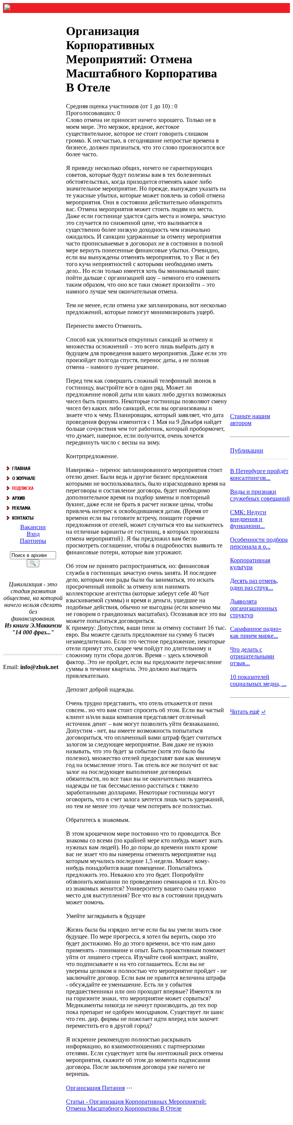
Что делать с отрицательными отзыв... (252, 656)
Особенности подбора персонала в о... (259, 543)
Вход (33, 534)
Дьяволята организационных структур (253, 608)
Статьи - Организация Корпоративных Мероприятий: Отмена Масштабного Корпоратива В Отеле (136, 1105)
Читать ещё (244, 711)
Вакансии (33, 527)
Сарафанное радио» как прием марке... (256, 632)
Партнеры (33, 541)
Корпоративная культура (250, 563)
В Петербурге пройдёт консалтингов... (259, 474)
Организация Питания (95, 1088)
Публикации (246, 450)
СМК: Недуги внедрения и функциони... (248, 519)
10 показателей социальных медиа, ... (258, 680)
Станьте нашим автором (250, 419)
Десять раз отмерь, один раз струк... (254, 584)
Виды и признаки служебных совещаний (260, 495)
